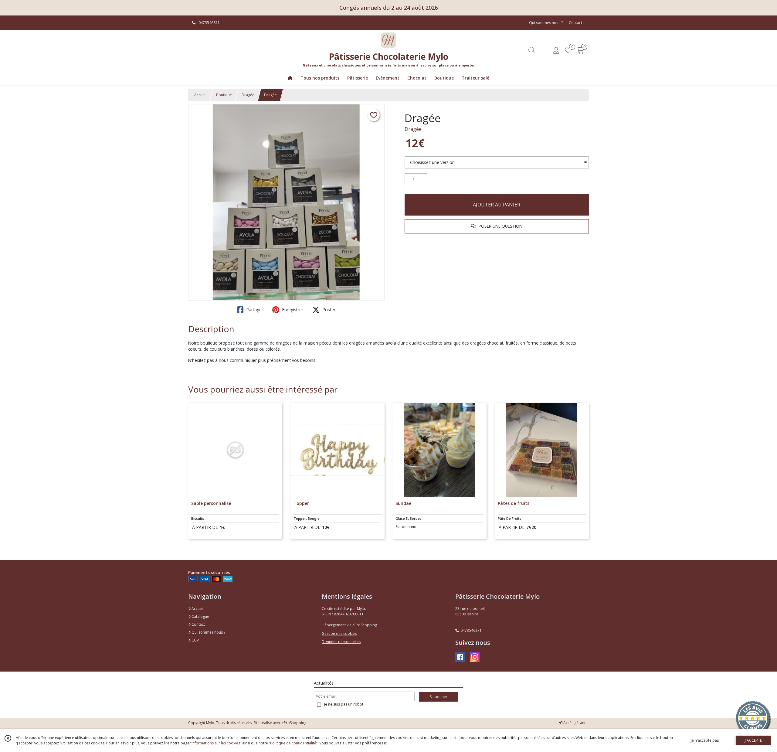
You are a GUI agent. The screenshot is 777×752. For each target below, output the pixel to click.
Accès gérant (573, 722)
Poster (328, 309)
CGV (195, 640)
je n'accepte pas (705, 740)
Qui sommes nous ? (208, 632)
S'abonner (438, 696)
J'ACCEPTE (753, 740)
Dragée (248, 94)
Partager (254, 309)
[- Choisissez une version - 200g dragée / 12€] (497, 162)
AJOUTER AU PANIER (496, 204)
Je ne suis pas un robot (343, 704)
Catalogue (200, 616)
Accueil (200, 94)
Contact (575, 22)
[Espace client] (556, 50)
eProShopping (294, 722)
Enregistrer (292, 309)
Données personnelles (341, 641)
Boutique (224, 94)
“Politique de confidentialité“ (293, 743)
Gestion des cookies (339, 633)
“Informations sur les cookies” (215, 743)
